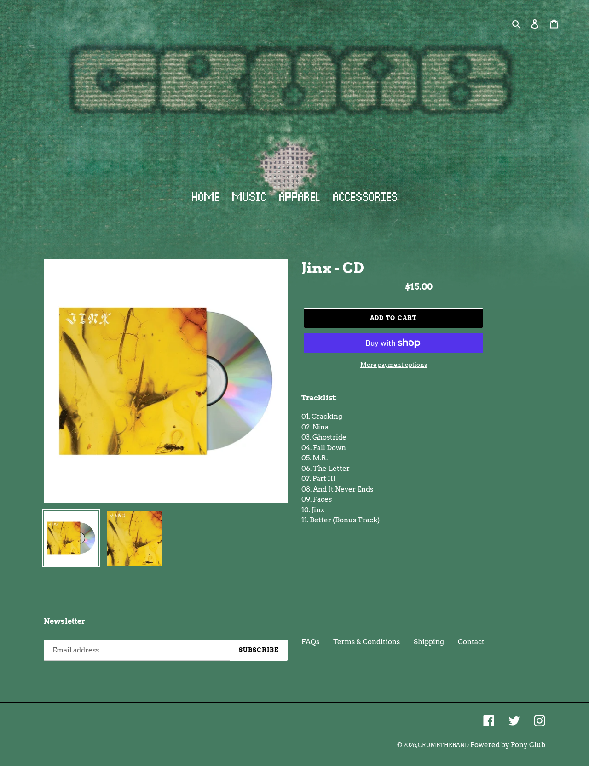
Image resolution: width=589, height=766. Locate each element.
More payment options (393, 364)
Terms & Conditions (366, 642)
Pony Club (528, 745)
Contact (471, 642)
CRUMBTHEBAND (443, 745)
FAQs (310, 642)
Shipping (429, 642)
